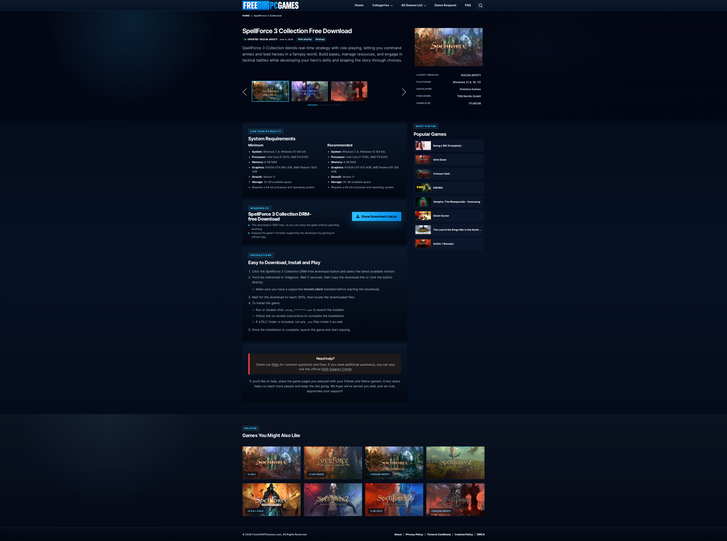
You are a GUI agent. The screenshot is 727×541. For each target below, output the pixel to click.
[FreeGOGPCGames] (270, 5)
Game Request (445, 5)
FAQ (468, 5)
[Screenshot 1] (270, 91)
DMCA (481, 534)
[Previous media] (245, 92)
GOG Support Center (337, 369)
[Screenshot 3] (349, 91)
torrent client (313, 289)
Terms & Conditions (439, 534)
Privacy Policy (414, 534)
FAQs (275, 364)
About (398, 534)
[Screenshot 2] (309, 91)
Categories (380, 5)
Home (359, 5)
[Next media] (403, 92)
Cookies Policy (464, 534)
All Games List (411, 5)
